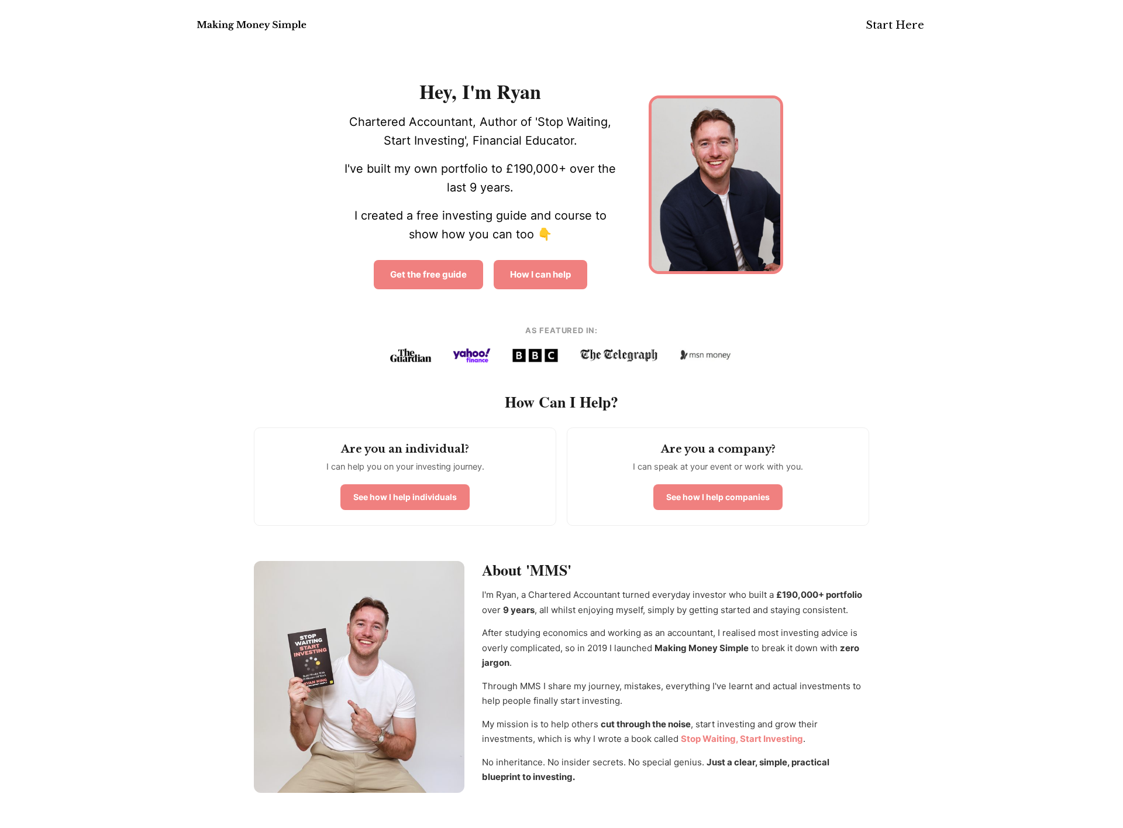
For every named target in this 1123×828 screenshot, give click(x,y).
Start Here (895, 25)
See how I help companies (718, 497)
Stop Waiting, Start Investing (742, 738)
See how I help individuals (405, 497)
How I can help (540, 274)
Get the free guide (428, 274)
